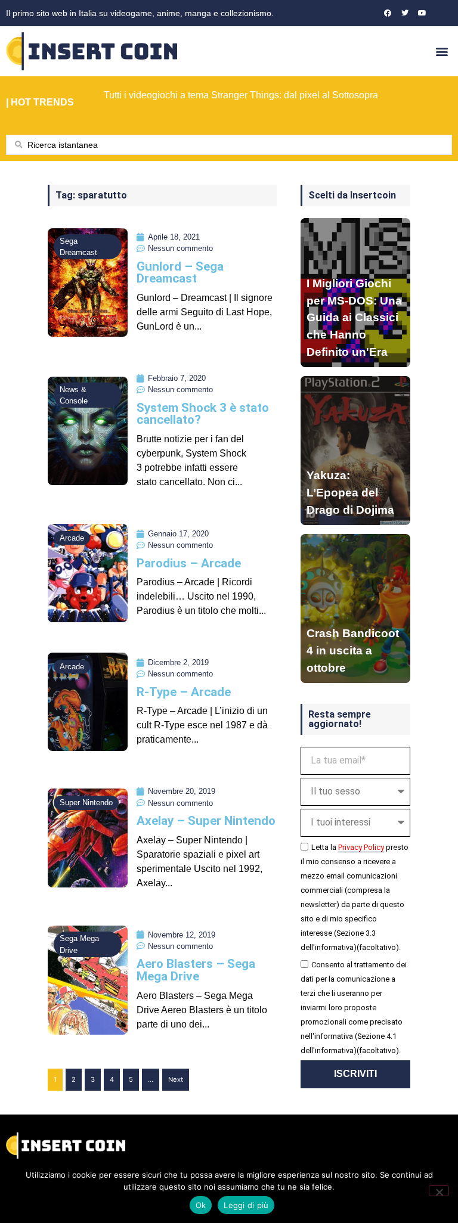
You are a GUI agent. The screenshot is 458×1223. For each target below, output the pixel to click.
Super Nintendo (86, 802)
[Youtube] (422, 13)
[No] (439, 1190)
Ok (201, 1205)
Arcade (72, 537)
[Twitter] (405, 13)
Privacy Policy (361, 847)
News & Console (74, 395)
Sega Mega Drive (79, 944)
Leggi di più (246, 1205)
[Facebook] (387, 13)
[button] (442, 51)
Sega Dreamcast (78, 247)
